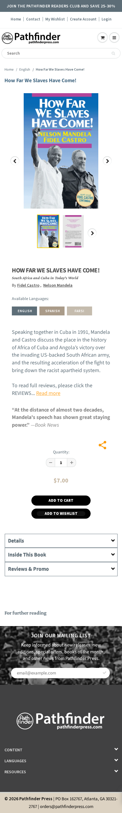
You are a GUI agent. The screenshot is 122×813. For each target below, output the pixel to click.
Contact (33, 19)
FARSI (79, 311)
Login (106, 19)
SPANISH (52, 311)
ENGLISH (25, 311)
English (24, 69)
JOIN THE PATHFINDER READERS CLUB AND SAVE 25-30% (61, 6)
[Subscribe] (104, 673)
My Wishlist (55, 19)
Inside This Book (27, 554)
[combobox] (61, 53)
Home (16, 19)
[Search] (113, 53)
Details (16, 540)
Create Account (83, 19)
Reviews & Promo (28, 569)
